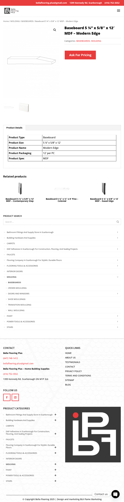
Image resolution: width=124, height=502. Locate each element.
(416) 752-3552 (111, 2)
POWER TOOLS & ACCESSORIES (21, 321)
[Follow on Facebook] (6, 397)
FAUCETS (11, 254)
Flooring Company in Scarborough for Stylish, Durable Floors (34, 260)
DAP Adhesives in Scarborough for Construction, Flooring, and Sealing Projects (42, 249)
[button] (54, 30)
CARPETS (11, 243)
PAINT (9, 316)
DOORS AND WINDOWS (18, 293)
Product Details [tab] (14, 127)
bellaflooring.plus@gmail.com (51, 2)
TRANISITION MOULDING (19, 304)
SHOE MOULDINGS (16, 299)
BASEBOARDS (27, 21)
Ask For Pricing (80, 55)
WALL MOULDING (16, 310)
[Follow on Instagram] (15, 397)
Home (6, 21)
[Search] (118, 222)
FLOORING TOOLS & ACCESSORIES (22, 265)
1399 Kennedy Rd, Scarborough (86, 2)
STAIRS (10, 327)
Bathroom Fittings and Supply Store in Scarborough (30, 232)
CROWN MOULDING (17, 288)
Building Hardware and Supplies (21, 237)
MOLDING (15, 21)
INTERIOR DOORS (15, 271)
